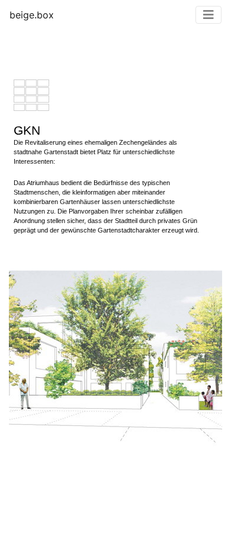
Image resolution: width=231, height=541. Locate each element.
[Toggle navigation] (208, 15)
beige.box (31, 15)
